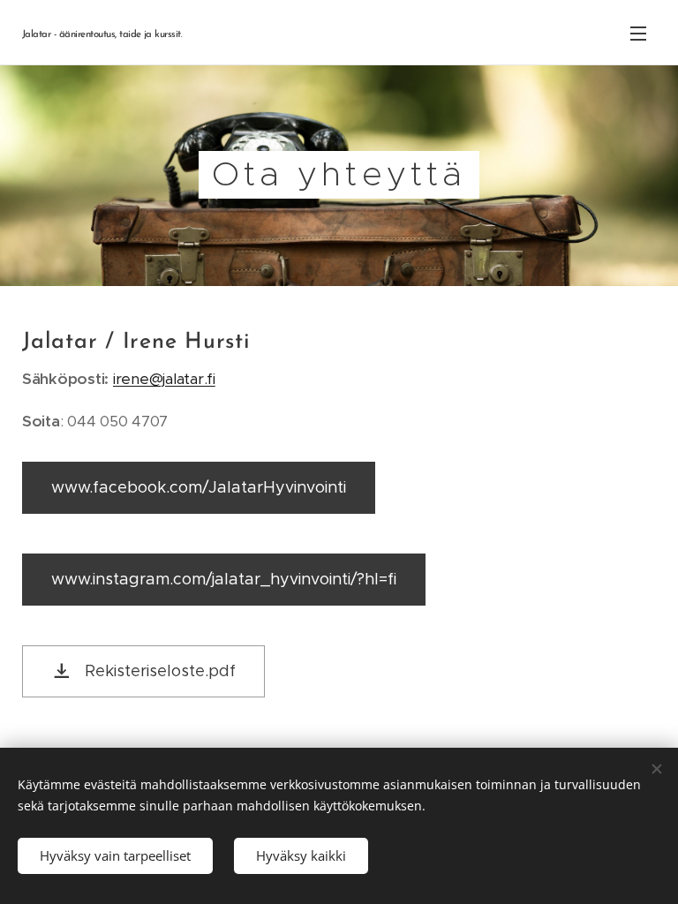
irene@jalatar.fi (164, 378)
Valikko (638, 32)
